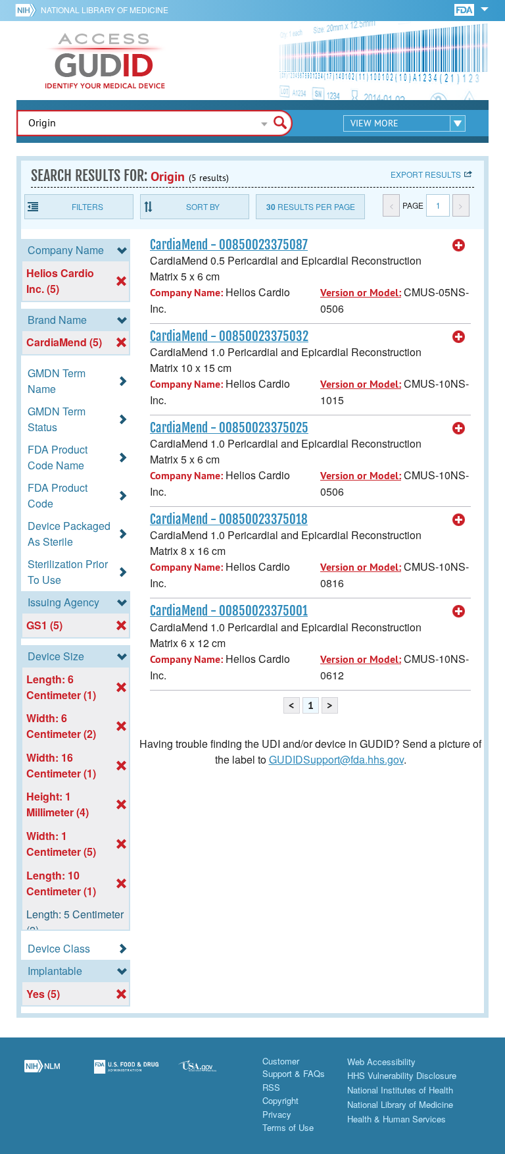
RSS (271, 1087)
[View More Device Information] (459, 245)
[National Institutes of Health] (28, 10)
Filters (87, 206)
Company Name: (186, 293)
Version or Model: (360, 293)
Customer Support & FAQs (293, 1067)
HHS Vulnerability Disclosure (401, 1075)
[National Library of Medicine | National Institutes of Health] (42, 1074)
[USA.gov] (210, 1074)
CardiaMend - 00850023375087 (229, 245)
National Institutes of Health (400, 1090)
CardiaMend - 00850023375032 (229, 336)
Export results (426, 174)
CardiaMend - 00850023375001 (229, 611)
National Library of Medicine (104, 9)
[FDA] (465, 8)
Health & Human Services (396, 1119)
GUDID (105, 60)
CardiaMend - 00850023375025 (229, 428)
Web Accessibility (381, 1061)
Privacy (276, 1114)
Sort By (203, 206)
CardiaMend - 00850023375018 (229, 519)
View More (374, 123)
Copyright (280, 1100)
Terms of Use (288, 1127)
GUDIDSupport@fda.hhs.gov (336, 759)
